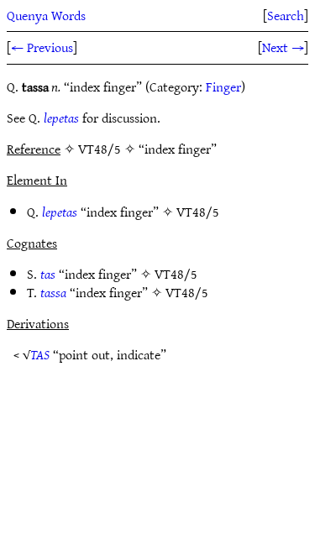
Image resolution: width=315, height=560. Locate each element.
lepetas (61, 117)
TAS (40, 354)
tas (47, 273)
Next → (283, 47)
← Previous (42, 47)
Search (285, 15)
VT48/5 (197, 211)
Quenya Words (46, 15)
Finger (223, 86)
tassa (53, 292)
